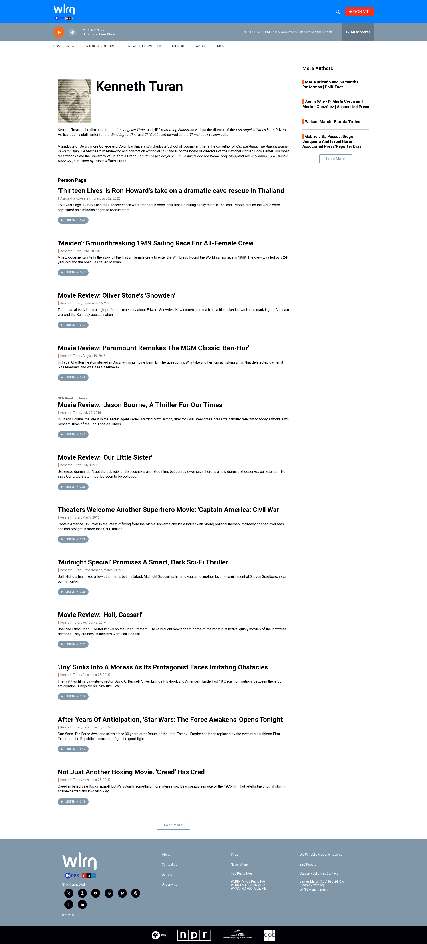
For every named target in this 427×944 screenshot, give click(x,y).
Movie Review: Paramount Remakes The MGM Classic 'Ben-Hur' (153, 348)
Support (178, 46)
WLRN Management (314, 889)
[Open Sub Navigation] (80, 46)
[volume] (72, 32)
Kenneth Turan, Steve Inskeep (81, 570)
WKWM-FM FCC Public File (249, 888)
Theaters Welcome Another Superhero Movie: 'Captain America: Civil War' (169, 509)
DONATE (361, 11)
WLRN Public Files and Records (321, 854)
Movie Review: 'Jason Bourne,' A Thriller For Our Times (140, 405)
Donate (167, 874)
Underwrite (169, 884)
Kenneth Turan (70, 251)
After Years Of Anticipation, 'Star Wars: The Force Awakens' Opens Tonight (170, 719)
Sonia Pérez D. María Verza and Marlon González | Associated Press (335, 104)
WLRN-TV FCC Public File (248, 881)
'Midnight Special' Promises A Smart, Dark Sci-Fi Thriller (143, 562)
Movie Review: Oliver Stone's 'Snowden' (116, 295)
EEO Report (308, 864)
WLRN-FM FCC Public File (248, 885)
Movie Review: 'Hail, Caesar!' (100, 615)
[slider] (79, 32)
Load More (173, 825)
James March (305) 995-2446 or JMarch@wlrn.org (322, 883)
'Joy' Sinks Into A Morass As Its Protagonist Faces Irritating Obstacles (163, 667)
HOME (58, 46)
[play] (58, 32)
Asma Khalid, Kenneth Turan (80, 198)
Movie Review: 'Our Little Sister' (105, 457)
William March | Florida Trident (333, 121)
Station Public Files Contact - (320, 873)
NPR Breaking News (72, 398)
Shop (234, 854)
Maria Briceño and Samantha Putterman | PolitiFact (330, 84)
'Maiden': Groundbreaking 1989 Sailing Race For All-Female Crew (156, 243)
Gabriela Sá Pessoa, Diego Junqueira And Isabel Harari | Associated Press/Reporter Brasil (333, 141)
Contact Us (169, 864)
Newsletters (140, 46)
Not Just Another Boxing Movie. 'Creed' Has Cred (131, 772)
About (201, 46)
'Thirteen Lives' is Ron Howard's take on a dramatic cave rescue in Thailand (171, 190)
